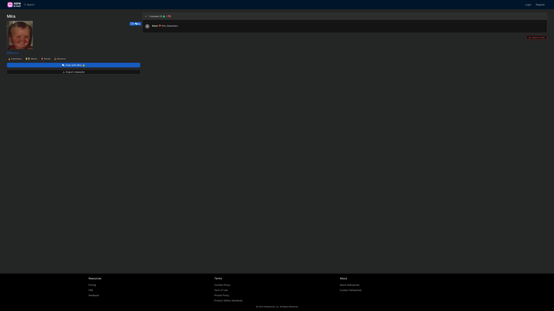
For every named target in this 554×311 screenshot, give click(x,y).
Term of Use (221, 290)
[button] (345, 16)
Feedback (94, 295)
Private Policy (221, 295)
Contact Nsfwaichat (351, 290)
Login (528, 4)
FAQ (91, 290)
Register (540, 4)
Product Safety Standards (228, 300)
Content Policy (222, 284)
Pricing (92, 284)
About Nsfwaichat (349, 284)
